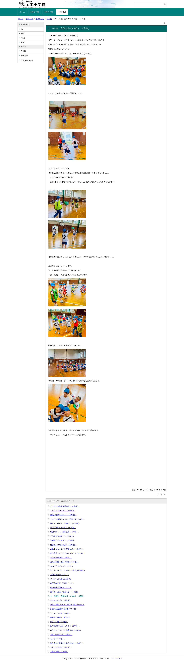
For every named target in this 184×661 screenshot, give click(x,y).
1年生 (23, 29)
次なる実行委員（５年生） (60, 558)
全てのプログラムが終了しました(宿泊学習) (67, 570)
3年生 (23, 38)
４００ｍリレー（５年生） (60, 647)
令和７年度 (48, 12)
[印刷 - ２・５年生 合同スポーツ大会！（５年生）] (164, 23)
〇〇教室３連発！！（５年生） (62, 536)
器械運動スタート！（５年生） (62, 540)
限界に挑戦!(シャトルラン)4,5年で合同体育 (67, 605)
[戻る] (161, 494)
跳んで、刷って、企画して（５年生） (65, 523)
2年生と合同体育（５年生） (61, 635)
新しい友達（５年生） (59, 622)
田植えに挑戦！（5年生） (60, 617)
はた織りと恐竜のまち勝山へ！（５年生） (66, 643)
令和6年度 (62, 12)
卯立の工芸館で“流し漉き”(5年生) (63, 609)
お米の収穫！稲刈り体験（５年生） (64, 562)
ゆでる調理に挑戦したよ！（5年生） (64, 626)
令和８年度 (34, 12)
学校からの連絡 (27, 60)
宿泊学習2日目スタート (59, 575)
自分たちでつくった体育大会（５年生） (66, 630)
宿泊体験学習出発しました (60, 588)
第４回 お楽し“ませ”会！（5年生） (64, 592)
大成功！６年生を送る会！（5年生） (64, 506)
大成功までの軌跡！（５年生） (62, 511)
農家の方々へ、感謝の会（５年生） (64, 532)
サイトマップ (117, 658)
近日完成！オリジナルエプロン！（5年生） (67, 553)
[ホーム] (76, 4)
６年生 (23, 51)
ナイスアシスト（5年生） (60, 613)
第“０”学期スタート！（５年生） (63, 528)
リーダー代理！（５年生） (60, 600)
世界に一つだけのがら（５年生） (63, 545)
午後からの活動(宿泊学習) (60, 579)
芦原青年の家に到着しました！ (62, 583)
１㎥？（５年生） (57, 639)
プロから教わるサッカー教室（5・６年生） (67, 519)
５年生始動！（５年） (59, 652)
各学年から (40, 19)
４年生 (23, 42)
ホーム (22, 12)
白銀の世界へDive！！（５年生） (63, 515)
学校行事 (24, 56)
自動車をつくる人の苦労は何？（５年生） (66, 549)
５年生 (49, 19)
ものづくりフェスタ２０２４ (61, 566)
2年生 (23, 34)
